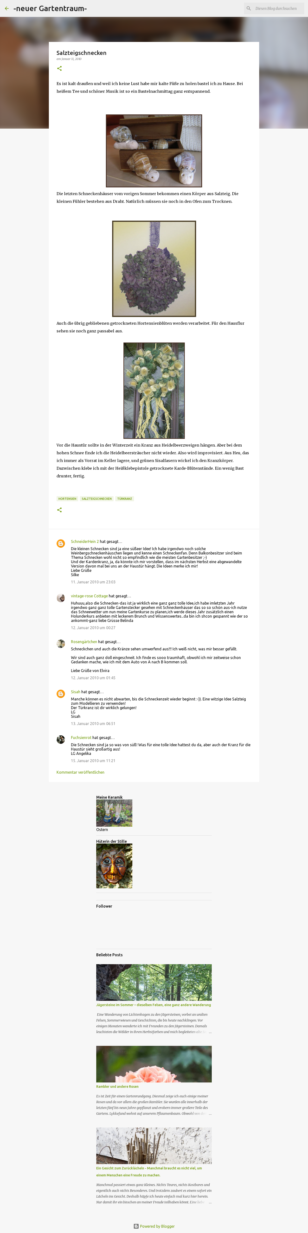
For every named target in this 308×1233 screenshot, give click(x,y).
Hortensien (67, 498)
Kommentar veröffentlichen (80, 772)
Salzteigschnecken (97, 498)
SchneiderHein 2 (85, 541)
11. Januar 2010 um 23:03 (93, 582)
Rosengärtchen (84, 642)
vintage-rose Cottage (89, 596)
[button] (59, 69)
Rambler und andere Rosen (117, 1086)
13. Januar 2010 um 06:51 (93, 723)
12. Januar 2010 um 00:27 (93, 628)
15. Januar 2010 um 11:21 (93, 760)
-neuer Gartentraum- (50, 8)
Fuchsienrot (81, 737)
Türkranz (124, 498)
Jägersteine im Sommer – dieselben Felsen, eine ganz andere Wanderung (153, 1005)
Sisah (75, 692)
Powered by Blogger (157, 1226)
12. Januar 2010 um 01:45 (93, 678)
